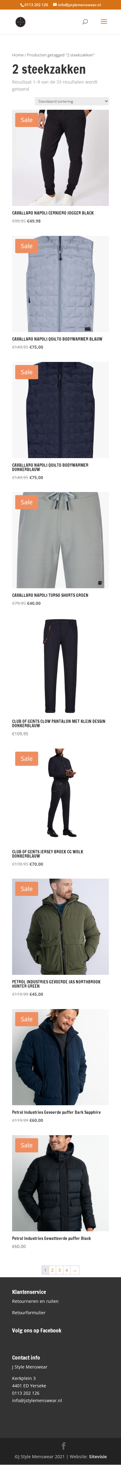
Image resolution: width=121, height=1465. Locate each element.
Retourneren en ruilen (35, 1301)
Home (18, 55)
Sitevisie (98, 1456)
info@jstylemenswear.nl (37, 1400)
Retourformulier (29, 1312)
